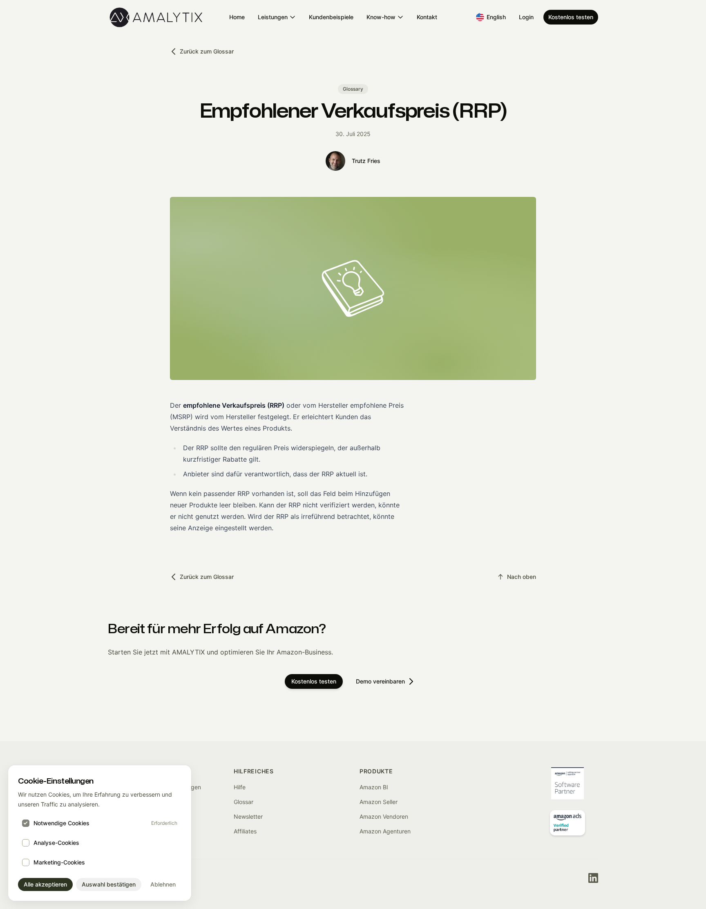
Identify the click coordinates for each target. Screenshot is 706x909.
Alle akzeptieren (45, 884)
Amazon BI (374, 787)
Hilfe (240, 787)
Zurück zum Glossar (207, 51)
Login (526, 16)
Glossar (243, 801)
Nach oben (521, 576)
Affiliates (245, 831)
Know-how (380, 16)
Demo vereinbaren (380, 681)
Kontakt (427, 16)
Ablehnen (163, 884)
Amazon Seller (379, 801)
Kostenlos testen (570, 16)
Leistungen (273, 16)
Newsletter (248, 816)
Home (237, 16)
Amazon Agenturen (385, 831)
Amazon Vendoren (384, 816)
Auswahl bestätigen (109, 884)
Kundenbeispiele (331, 16)
